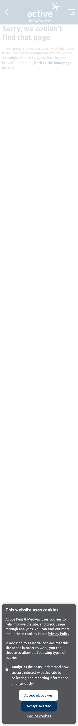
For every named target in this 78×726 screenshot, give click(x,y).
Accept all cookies (38, 695)
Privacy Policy (58, 634)
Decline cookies (39, 716)
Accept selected (39, 706)
